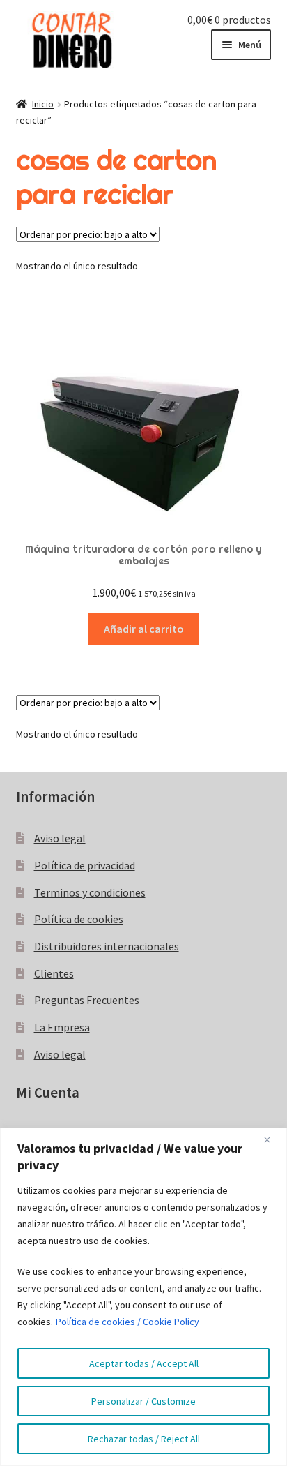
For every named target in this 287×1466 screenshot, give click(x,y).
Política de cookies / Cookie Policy (127, 1321)
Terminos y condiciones (90, 892)
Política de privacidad (84, 865)
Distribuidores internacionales (106, 946)
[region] (143, 1297)
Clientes (54, 973)
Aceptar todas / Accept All (144, 1363)
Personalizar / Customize (143, 1401)
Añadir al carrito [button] (144, 629)
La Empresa (62, 1027)
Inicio (43, 104)
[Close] (272, 1139)
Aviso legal (60, 838)
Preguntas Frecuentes (86, 1000)
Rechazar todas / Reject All (144, 1439)
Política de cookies (78, 919)
